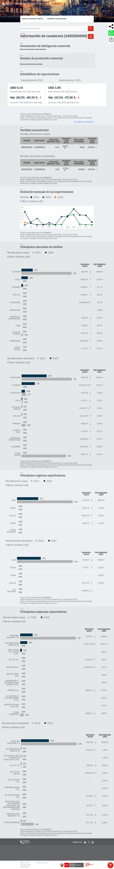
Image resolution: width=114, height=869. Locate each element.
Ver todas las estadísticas (84, 122)
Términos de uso (42, 863)
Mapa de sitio (24, 863)
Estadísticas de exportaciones (57, 19)
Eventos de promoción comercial (32, 19)
